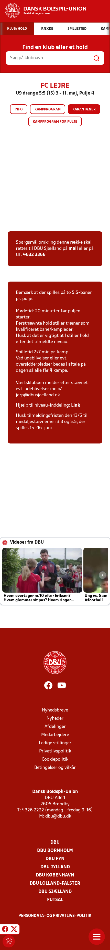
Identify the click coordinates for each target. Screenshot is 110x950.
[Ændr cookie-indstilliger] (9, 941)
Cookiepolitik (55, 759)
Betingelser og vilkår (55, 768)
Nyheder (55, 718)
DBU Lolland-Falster (55, 883)
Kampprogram (48, 109)
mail (73, 248)
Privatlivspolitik (55, 751)
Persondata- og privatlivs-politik (55, 916)
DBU (55, 842)
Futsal (55, 900)
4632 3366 (34, 255)
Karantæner (84, 109)
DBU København (55, 875)
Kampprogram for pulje (55, 121)
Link (75, 405)
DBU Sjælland (55, 892)
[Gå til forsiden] (43, 10)
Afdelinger (55, 727)
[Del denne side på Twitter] (14, 930)
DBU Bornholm (55, 851)
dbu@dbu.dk (58, 816)
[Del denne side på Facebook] (5, 930)
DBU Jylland (55, 867)
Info (19, 109)
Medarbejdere (55, 735)
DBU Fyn (55, 859)
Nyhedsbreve (55, 710)
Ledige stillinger (55, 743)
